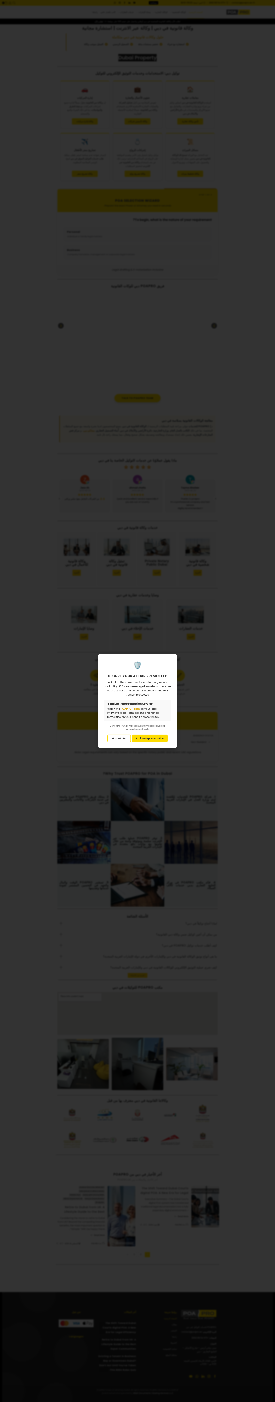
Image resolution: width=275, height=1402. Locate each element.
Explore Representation (150, 738)
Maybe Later (119, 738)
